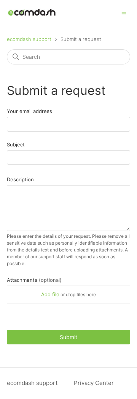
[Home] (32, 17)
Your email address (29, 111)
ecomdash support (29, 39)
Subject (16, 144)
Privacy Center (94, 382)
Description (20, 179)
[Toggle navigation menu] (123, 13)
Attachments (34, 280)
